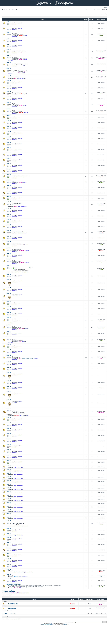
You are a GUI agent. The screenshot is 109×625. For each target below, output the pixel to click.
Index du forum (6, 13)
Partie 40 (9, 253)
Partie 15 (9, 115)
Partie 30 (9, 196)
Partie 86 (9, 509)
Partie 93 (9, 542)
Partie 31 (9, 201)
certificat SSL (66, 624)
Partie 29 (9, 191)
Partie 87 (9, 513)
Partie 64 (9, 408)
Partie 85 (9, 506)
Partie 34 (9, 219)
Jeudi (16, 592)
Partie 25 (9, 169)
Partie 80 (9, 487)
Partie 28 (9, 185)
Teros (20, 358)
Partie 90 (9, 528)
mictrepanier (21, 250)
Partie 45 (9, 287)
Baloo (15, 206)
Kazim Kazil (101, 58)
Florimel (16, 576)
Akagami (21, 572)
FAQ (106, 7)
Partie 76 (9, 473)
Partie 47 (9, 301)
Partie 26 (9, 174)
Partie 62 (9, 391)
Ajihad (101, 340)
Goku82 (101, 35)
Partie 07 (9, 76)
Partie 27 (9, 180)
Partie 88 (9, 517)
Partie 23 (9, 158)
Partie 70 (9, 444)
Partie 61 (9, 386)
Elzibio (101, 244)
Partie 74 (9, 465)
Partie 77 (9, 476)
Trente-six (101, 182)
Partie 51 (9, 325)
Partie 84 (9, 502)
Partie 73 (9, 460)
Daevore (20, 59)
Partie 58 (9, 367)
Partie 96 (9, 558)
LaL (9, 592)
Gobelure (13, 592)
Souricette (21, 112)
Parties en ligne (13, 13)
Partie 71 (9, 449)
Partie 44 (9, 279)
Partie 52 (9, 331)
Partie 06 (9, 68)
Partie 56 (9, 355)
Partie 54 (9, 344)
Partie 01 (9, 49)
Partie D (8, 38)
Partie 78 (9, 480)
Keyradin (21, 35)
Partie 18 (9, 131)
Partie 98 (9, 569)
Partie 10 (9, 86)
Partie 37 (9, 236)
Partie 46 (9, 293)
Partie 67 (9, 428)
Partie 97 (9, 564)
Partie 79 (9, 484)
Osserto (27, 358)
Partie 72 (9, 455)
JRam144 (16, 526)
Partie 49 (9, 312)
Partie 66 (9, 423)
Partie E (8, 44)
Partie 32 (9, 208)
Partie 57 (9, 361)
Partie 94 (9, 548)
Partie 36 (9, 230)
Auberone (23, 358)
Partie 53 (9, 337)
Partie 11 (9, 91)
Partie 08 (9, 80)
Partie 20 (9, 142)
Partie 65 (9, 417)
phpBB (50, 623)
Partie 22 (9, 153)
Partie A (8, 21)
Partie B (8, 27)
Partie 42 (9, 265)
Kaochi (101, 51)
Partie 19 (9, 137)
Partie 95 (9, 553)
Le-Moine (16, 272)
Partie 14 (9, 108)
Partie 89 (9, 520)
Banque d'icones (12, 608)
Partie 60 (9, 380)
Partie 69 (9, 439)
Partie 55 (9, 349)
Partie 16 (9, 120)
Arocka (101, 111)
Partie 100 (9, 579)
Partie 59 (9, 372)
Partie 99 (9, 574)
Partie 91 (9, 533)
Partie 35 (9, 225)
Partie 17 (9, 126)
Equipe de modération (21, 78)
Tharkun (31, 358)
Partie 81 (9, 491)
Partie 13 (9, 102)
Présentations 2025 (13, 603)
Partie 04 (9, 55)
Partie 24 (9, 163)
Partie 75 (9, 469)
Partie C (8, 32)
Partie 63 (9, 399)
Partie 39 (9, 248)
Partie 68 (9, 433)
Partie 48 (9, 306)
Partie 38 (9, 241)
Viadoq (20, 51)
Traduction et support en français (46, 624)
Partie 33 (9, 214)
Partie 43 (9, 274)
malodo (20, 321)
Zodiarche (101, 320)
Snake (101, 71)
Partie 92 (9, 537)
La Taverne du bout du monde (14, 584)
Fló (101, 576)
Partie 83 (9, 498)
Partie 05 (9, 62)
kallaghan (101, 261)
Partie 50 (9, 317)
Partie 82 (9, 495)
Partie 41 (9, 259)
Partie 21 (9, 147)
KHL (15, 78)
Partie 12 (9, 97)
